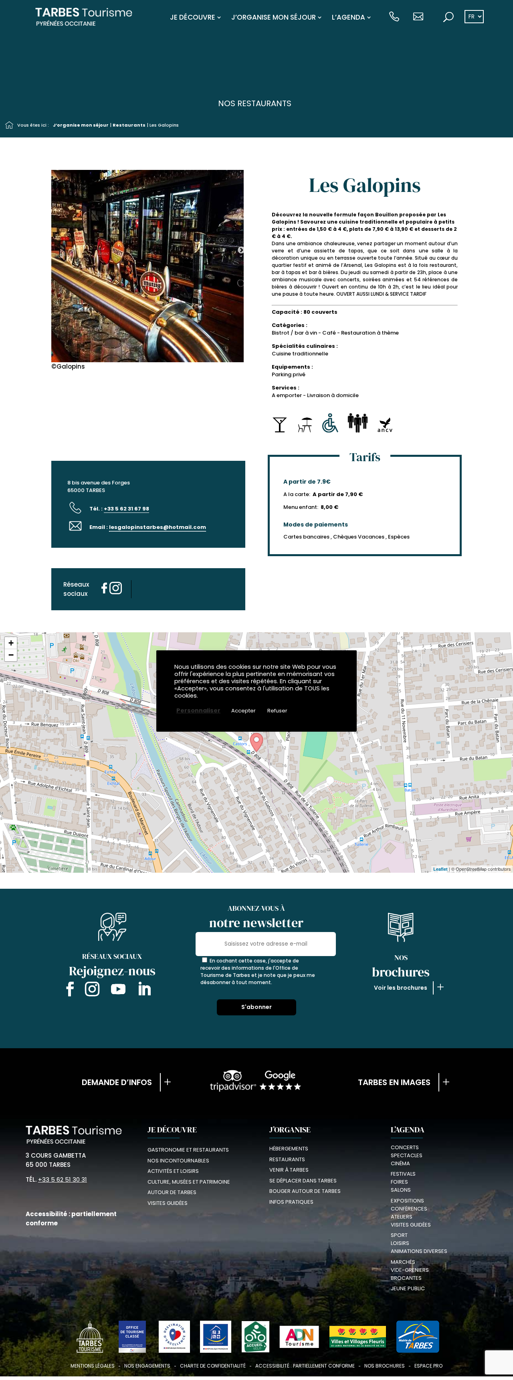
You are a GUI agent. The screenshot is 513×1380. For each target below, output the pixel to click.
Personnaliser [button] (198, 710)
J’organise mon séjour (273, 17)
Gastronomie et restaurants (188, 1150)
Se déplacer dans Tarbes (303, 1180)
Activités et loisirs (173, 1171)
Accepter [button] (243, 710)
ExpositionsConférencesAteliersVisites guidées (411, 1213)
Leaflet (440, 869)
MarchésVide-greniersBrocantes (410, 1270)
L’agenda (348, 17)
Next (241, 225)
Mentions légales (93, 1365)
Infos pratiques (291, 1202)
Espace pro (428, 1365)
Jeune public (408, 1288)
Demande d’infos (117, 1082)
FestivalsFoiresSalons (403, 1182)
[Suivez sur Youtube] (118, 991)
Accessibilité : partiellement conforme (305, 1365)
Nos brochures (384, 1365)
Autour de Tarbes (171, 1192)
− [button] (11, 655)
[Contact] (418, 17)
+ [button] (11, 643)
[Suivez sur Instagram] (92, 991)
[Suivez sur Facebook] (68, 991)
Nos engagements (147, 1365)
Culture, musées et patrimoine (188, 1182)
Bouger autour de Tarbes (305, 1191)
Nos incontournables (178, 1160)
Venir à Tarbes (289, 1170)
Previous (48, 225)
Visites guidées (167, 1203)
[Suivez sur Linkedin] (144, 991)
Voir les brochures (400, 988)
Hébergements (288, 1148)
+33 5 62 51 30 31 (62, 1179)
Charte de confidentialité (213, 1365)
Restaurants (129, 125)
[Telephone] (394, 17)
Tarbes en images (394, 1082)
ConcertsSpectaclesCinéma (406, 1155)
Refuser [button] (277, 710)
